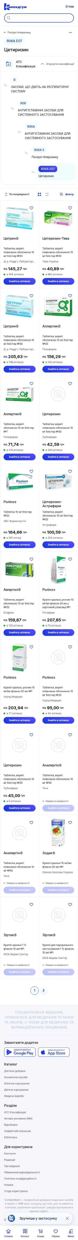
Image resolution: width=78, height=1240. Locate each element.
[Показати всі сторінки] (70, 32)
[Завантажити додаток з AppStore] (53, 1052)
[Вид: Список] (47, 194)
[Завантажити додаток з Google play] (20, 1052)
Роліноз (10, 502)
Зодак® (48, 853)
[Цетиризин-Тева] (58, 218)
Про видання (12, 1166)
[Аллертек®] (58, 306)
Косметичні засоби (15, 1077)
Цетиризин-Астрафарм (52, 504)
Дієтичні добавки (14, 1071)
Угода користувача (16, 1191)
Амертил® (12, 589)
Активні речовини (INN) (18, 1118)
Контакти (10, 1153)
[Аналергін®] (58, 745)
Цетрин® (11, 238)
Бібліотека (10, 1137)
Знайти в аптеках (19, 281)
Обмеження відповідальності (22, 1172)
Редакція (9, 1159)
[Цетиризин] (58, 394)
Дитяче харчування (16, 1089)
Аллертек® (51, 326)
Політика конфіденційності (20, 1178)
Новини (8, 1184)
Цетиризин (51, 414)
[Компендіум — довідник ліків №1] (15, 6)
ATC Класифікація (15, 1112)
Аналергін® (52, 765)
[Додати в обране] (31, 208)
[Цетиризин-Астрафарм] (58, 481)
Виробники (10, 1124)
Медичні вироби (14, 1096)
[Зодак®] (58, 833)
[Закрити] (67, 1218)
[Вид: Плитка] (39, 194)
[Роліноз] (20, 481)
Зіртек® (10, 935)
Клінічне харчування (17, 1083)
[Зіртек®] (20, 914)
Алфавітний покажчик (17, 1131)
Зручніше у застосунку (38, 1218)
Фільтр (69, 194)
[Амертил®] (20, 569)
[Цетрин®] (20, 218)
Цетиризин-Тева (55, 238)
